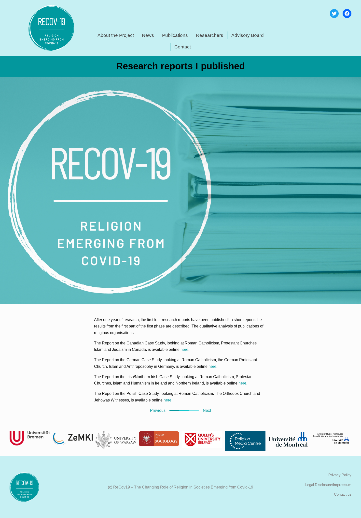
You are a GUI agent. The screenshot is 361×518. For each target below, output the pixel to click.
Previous (158, 410)
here (184, 349)
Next (207, 410)
